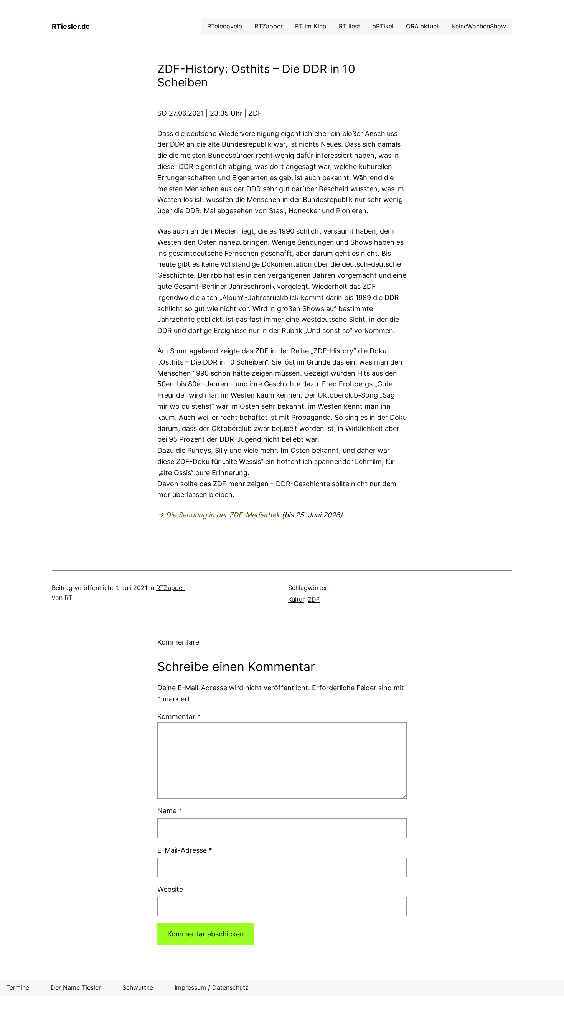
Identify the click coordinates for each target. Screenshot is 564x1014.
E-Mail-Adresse (184, 850)
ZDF (314, 599)
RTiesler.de (71, 26)
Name (169, 811)
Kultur (296, 599)
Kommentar (179, 716)
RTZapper (170, 588)
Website (170, 889)
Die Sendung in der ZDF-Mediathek (223, 515)
